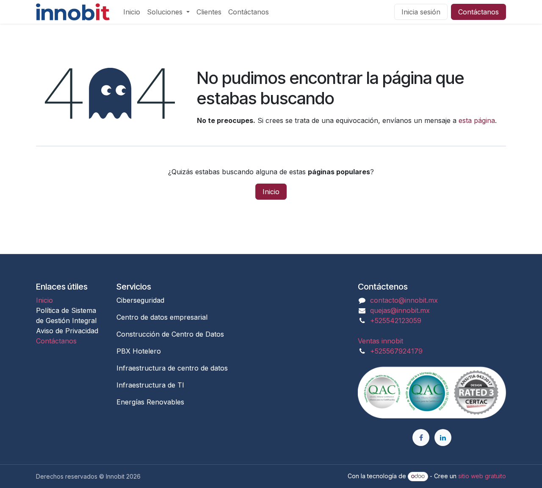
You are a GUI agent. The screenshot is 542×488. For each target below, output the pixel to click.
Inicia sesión (420, 12)
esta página (477, 120)
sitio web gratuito (482, 476)
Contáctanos (478, 12)
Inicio (271, 191)
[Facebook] (420, 437)
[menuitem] (132, 11)
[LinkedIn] (442, 437)
